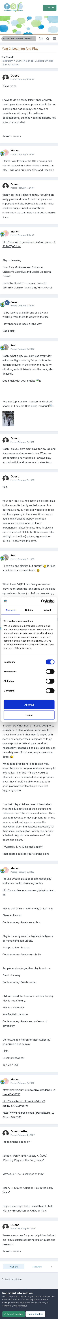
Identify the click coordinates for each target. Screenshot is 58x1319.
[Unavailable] (8, 418)
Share (14, 1266)
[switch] (50, 671)
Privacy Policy (19, 1305)
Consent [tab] (10, 610)
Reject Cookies (35, 1314)
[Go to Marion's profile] (5, 152)
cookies (22, 1296)
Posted (22, 79)
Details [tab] (29, 610)
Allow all (29, 704)
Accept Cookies (14, 1314)
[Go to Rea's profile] (5, 347)
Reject (29, 714)
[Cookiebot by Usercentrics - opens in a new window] (41, 601)
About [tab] (47, 610)
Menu (49, 7)
